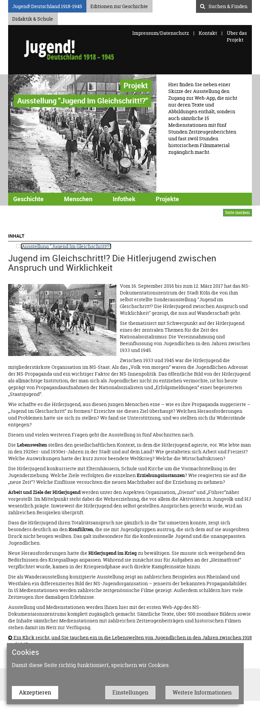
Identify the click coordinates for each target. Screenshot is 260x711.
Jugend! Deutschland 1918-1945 (47, 5)
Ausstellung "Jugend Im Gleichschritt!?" (66, 246)
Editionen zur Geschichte (119, 5)
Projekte (167, 199)
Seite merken (237, 212)
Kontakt (208, 33)
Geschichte (28, 199)
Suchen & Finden (228, 5)
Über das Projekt (237, 36)
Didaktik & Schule (32, 18)
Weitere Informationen (202, 692)
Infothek (124, 199)
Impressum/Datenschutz (161, 33)
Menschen (78, 199)
